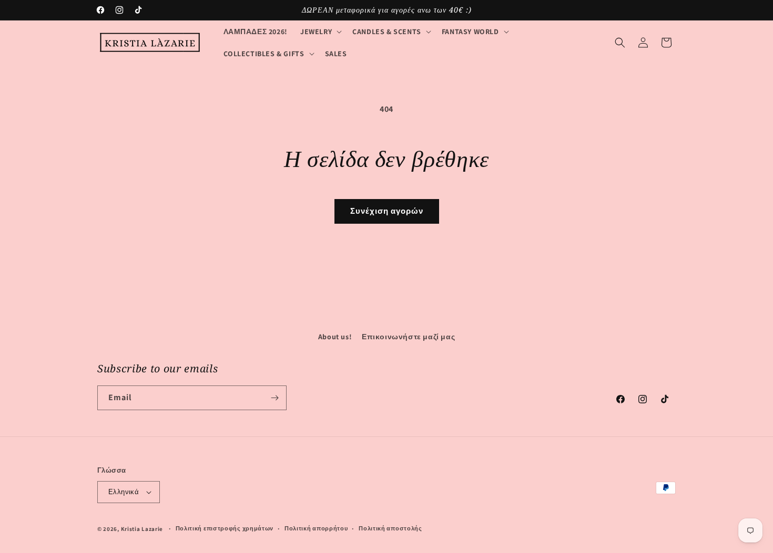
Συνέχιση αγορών (386, 211)
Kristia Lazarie (142, 529)
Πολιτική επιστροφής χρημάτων (225, 528)
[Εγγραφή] (274, 397)
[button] (320, 31)
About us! (335, 336)
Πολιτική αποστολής (390, 528)
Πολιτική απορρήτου (316, 528)
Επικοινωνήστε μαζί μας (408, 336)
